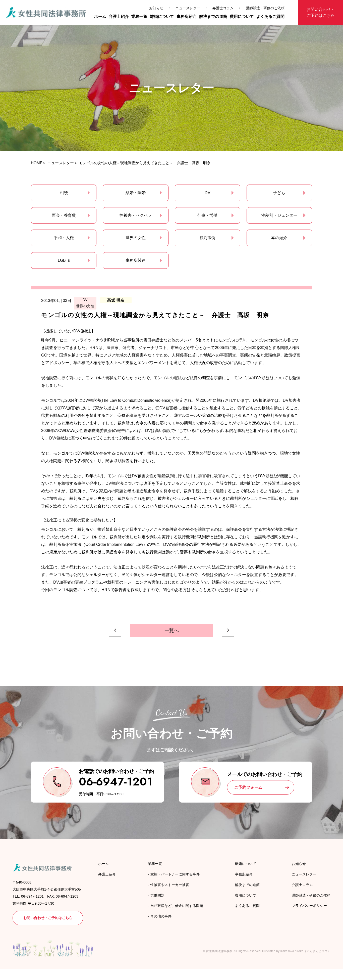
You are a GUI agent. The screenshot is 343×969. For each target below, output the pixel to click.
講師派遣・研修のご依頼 (265, 8)
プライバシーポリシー (309, 906)
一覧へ (171, 630)
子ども (279, 193)
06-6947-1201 (115, 781)
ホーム (100, 16)
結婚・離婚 (136, 193)
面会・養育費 (64, 215)
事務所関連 (136, 260)
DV (207, 193)
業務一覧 (139, 16)
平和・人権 (64, 238)
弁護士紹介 (119, 16)
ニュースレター (188, 8)
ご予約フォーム (248, 787)
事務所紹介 (187, 16)
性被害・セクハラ (136, 215)
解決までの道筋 (213, 16)
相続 (64, 193)
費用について (242, 16)
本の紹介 (279, 238)
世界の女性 (136, 238)
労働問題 (157, 895)
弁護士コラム (223, 8)
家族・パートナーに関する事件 (175, 874)
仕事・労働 (207, 215)
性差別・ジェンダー (279, 215)
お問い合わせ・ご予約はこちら (321, 12)
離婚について (162, 16)
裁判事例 (207, 238)
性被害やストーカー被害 (169, 885)
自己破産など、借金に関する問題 (176, 906)
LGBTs (64, 260)
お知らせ (156, 8)
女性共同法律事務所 (219, 951)
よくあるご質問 (270, 16)
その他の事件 (161, 916)
